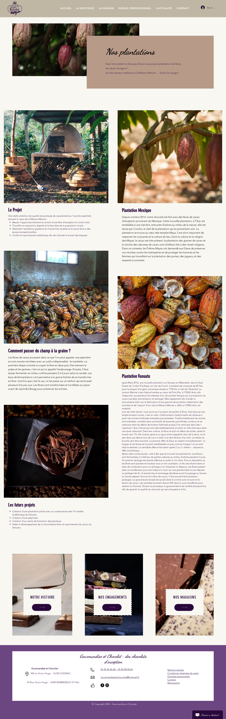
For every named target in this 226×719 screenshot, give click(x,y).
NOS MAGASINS (184, 597)
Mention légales (175, 669)
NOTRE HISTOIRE (42, 597)
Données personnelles (178, 676)
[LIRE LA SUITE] (41, 607)
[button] (106, 8)
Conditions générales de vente (182, 673)
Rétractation (173, 682)
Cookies (171, 679)
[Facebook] (102, 685)
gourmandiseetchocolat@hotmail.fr (120, 677)
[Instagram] (107, 685)
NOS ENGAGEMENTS (112, 597)
